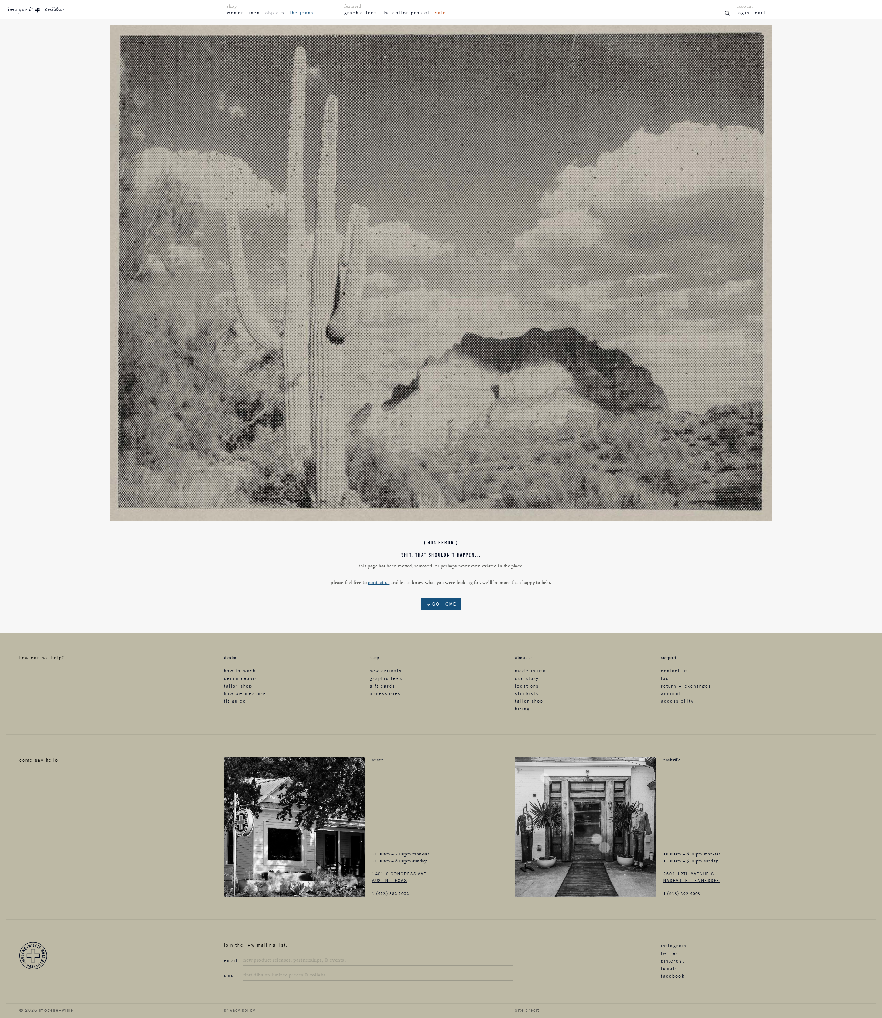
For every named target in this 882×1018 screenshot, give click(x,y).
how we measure (245, 693)
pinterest (672, 961)
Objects (275, 13)
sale (440, 13)
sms (229, 975)
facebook (673, 976)
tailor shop (238, 686)
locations (527, 686)
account (671, 693)
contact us (378, 582)
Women (235, 13)
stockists (527, 693)
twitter (669, 953)
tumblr (669, 968)
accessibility (677, 701)
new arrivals (386, 671)
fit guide (235, 701)
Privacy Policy (239, 1010)
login (743, 13)
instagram (673, 946)
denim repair (240, 678)
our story (527, 678)
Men (254, 13)
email (231, 960)
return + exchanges (686, 686)
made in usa (530, 671)
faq (665, 678)
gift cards (383, 686)
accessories (385, 693)
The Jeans (302, 13)
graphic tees (360, 13)
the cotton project (406, 13)
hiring (522, 709)
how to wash (240, 671)
